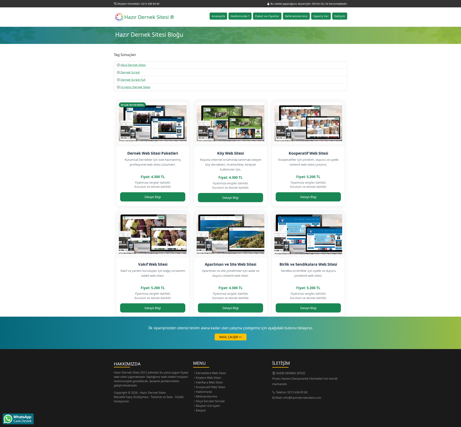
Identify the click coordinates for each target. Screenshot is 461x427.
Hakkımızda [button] (239, 16)
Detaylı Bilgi (153, 197)
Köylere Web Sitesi (208, 378)
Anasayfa (218, 16)
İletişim (339, 16)
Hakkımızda (204, 392)
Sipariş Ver (321, 16)
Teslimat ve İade (162, 397)
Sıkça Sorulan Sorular (210, 401)
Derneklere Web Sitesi (211, 373)
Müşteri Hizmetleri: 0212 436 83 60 (138, 3)
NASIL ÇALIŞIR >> (230, 337)
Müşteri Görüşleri (208, 406)
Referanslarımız (296, 16)
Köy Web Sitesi (230, 153)
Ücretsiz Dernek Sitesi (135, 87)
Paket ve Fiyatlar (267, 16)
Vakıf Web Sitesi (152, 264)
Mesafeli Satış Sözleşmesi (131, 397)
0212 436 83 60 (297, 392)
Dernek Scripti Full (132, 80)
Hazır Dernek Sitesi (127, 372)
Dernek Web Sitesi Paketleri (152, 153)
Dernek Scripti (130, 72)
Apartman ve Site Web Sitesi (230, 264)
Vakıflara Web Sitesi (209, 382)
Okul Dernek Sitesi (133, 65)
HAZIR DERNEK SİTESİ (290, 373)
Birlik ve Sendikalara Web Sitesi (308, 264)
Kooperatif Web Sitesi (308, 153)
